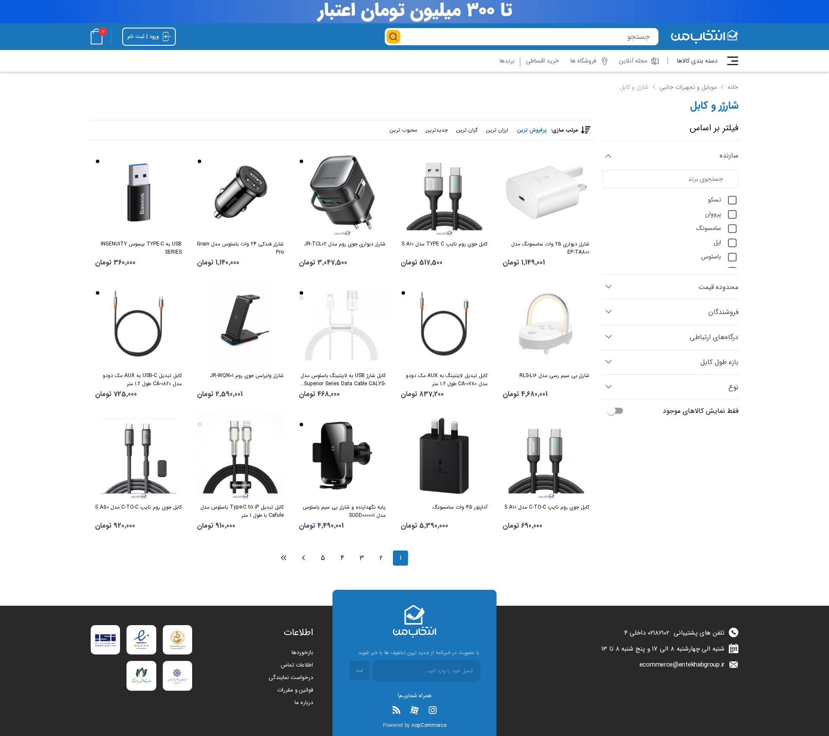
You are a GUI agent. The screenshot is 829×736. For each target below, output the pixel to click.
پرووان (713, 214)
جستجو (393, 36)
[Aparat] (414, 710)
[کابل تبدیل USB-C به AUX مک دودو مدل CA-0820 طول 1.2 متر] (138, 324)
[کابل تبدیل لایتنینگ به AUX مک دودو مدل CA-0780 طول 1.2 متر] (444, 324)
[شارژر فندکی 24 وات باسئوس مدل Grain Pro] (240, 192)
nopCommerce (428, 725)
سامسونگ (708, 228)
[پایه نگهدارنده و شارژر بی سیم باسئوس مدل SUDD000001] (342, 455)
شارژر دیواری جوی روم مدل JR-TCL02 (345, 244)
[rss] (396, 710)
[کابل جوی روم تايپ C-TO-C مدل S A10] (546, 455)
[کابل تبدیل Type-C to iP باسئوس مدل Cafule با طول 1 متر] (240, 455)
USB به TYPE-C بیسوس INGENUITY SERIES (141, 248)
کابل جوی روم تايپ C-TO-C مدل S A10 (546, 507)
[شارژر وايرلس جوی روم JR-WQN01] (240, 324)
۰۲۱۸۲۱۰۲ (658, 633)
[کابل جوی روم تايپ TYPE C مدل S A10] (444, 192)
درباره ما (303, 702)
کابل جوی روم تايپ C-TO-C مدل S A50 (138, 507)
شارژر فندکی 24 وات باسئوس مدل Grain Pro (240, 248)
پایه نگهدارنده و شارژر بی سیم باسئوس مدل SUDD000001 (344, 511)
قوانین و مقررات (295, 690)
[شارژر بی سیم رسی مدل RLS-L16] (546, 324)
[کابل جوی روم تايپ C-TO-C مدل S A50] (138, 455)
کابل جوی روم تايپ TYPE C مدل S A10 (444, 244)
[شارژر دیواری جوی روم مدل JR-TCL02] (342, 192)
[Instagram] (433, 710)
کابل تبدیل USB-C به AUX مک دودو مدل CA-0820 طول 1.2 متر (142, 379)
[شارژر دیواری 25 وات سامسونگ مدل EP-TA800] (546, 192)
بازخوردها (302, 652)
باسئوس (711, 256)
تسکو (714, 199)
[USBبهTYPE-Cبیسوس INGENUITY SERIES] (138, 192)
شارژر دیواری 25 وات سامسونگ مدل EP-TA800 (550, 248)
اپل (717, 242)
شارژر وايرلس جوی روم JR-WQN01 (247, 375)
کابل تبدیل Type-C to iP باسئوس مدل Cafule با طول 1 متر (242, 511)
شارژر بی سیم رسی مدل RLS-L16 (554, 375)
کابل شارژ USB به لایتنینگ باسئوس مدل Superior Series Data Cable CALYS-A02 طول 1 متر (343, 379)
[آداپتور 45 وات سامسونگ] (444, 455)
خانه (733, 87)
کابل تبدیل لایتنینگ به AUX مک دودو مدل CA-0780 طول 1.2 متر (446, 379)
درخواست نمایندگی (291, 677)
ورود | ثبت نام (144, 36)
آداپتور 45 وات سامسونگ (460, 507)
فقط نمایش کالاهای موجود (700, 411)
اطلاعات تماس (297, 665)
